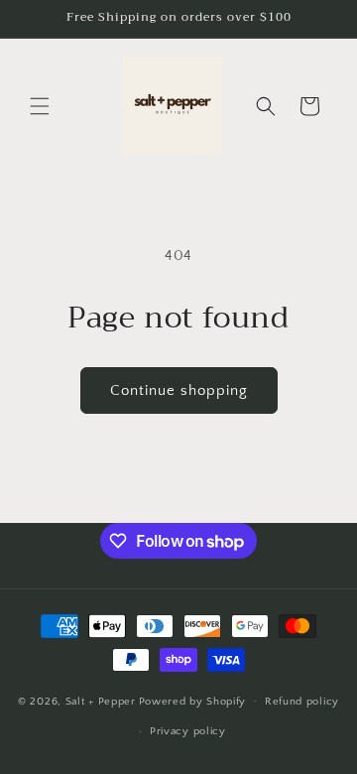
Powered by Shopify (193, 701)
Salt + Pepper (100, 701)
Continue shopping (179, 390)
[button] (39, 106)
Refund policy (302, 702)
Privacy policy (188, 731)
